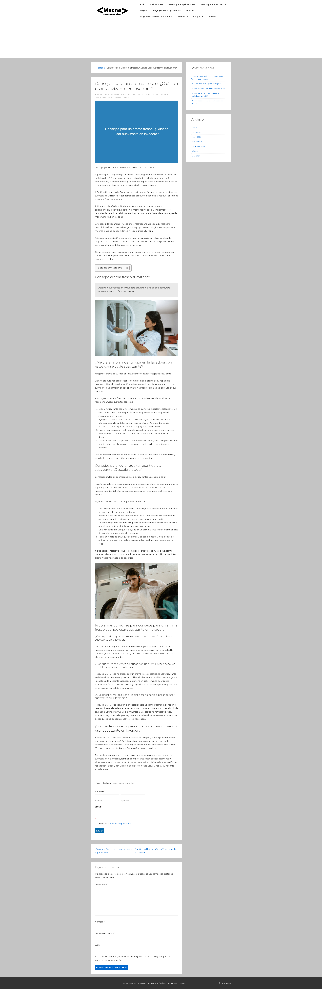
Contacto (142, 983)
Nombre (98, 801)
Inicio (142, 4)
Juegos (143, 10)
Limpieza (198, 16)
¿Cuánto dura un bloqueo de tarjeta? (206, 84)
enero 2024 (196, 137)
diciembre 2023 (197, 142)
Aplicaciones (156, 4)
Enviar (99, 831)
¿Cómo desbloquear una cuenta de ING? (208, 88)
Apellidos (125, 801)
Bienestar (183, 16)
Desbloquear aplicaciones (181, 4)
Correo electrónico (104, 933)
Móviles (190, 10)
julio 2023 (195, 151)
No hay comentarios (120, 97)
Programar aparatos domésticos (157, 16)
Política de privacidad (157, 983)
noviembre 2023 (198, 146)
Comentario (101, 884)
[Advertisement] (161, 40)
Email (98, 807)
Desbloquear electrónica (213, 4)
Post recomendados (176, 983)
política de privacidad (120, 823)
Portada (100, 68)
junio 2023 (195, 156)
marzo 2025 (196, 132)
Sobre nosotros (129, 983)
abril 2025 (195, 127)
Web (97, 945)
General (212, 16)
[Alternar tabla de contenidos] (126, 268)
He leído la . (115, 823)
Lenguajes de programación (166, 10)
